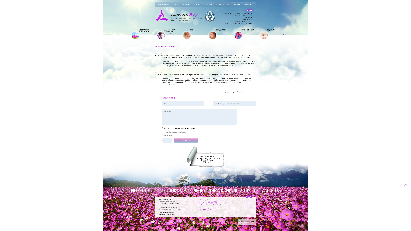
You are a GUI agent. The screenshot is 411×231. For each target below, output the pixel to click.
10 (241, 92)
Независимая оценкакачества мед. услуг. (166, 213)
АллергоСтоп (161, 12)
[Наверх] (405, 185)
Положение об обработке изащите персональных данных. (170, 208)
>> (252, 92)
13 (250, 92)
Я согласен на (180, 128)
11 (244, 92)
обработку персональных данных (185, 128)
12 (247, 92)
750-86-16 (249, 15)
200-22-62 (241, 15)
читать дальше (168, 67)
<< (225, 92)
